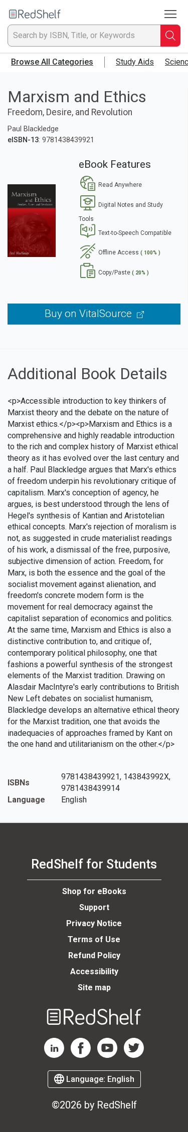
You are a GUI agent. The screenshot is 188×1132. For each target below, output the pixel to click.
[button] (110, 184)
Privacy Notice (94, 923)
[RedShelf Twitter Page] (134, 1055)
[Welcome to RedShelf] (35, 14)
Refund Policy (94, 955)
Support (94, 907)
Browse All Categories (52, 62)
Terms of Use (94, 939)
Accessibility (94, 971)
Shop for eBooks (94, 891)
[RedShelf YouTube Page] (107, 1055)
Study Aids (135, 62)
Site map (94, 987)
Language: (99, 1079)
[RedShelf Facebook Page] (81, 1055)
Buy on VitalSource (89, 314)
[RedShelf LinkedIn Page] (54, 1055)
